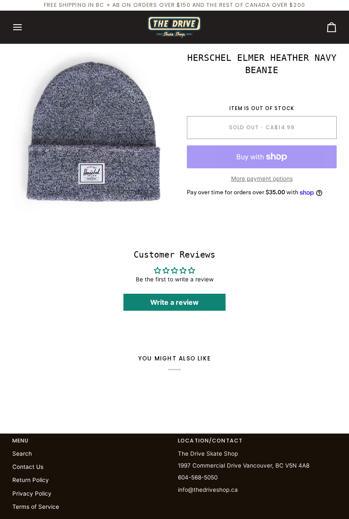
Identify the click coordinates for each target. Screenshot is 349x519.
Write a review (174, 302)
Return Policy (30, 479)
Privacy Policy (31, 493)
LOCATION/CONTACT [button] (210, 440)
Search (22, 453)
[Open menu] (25, 27)
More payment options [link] (262, 178)
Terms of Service (35, 506)
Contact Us (27, 466)
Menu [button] (20, 440)
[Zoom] (28, 197)
